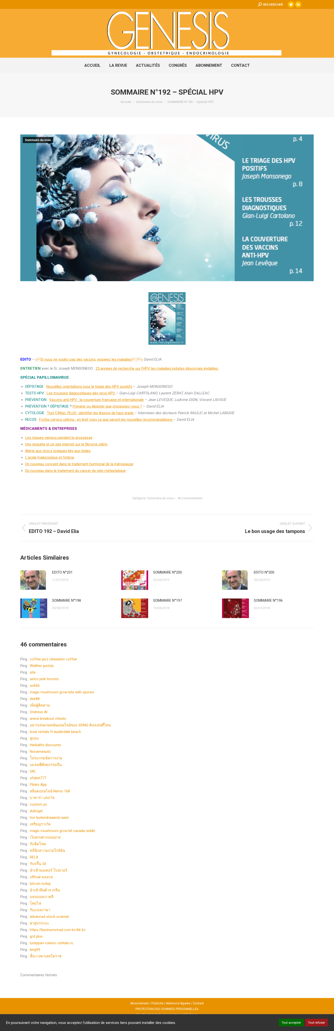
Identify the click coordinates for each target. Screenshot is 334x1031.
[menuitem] (92, 65)
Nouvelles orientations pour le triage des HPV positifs (89, 386)
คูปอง (34, 738)
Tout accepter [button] (291, 1022)
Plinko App (38, 784)
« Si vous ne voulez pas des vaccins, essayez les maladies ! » (89, 359)
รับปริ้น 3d (38, 864)
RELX (34, 857)
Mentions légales (178, 1003)
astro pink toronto (44, 679)
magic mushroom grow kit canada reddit (62, 831)
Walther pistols (42, 666)
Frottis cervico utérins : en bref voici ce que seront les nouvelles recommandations (106, 419)
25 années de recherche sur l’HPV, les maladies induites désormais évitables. (157, 368)
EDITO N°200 (264, 572)
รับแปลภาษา (40, 910)
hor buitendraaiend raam (49, 817)
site (33, 672)
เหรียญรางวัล (40, 824)
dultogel (36, 811)
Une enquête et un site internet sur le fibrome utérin (66, 444)
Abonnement (139, 1003)
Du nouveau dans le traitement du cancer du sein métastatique (75, 470)
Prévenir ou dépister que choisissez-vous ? (107, 406)
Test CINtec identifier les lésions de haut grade (90, 413)
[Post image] (33, 580)
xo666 (35, 685)
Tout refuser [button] (316, 1022)
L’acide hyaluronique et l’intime (49, 457)
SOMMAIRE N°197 (167, 600)
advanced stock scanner (49, 916)
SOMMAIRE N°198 (66, 600)
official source (41, 877)
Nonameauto (40, 751)
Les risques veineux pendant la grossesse (58, 437)
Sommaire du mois (38, 140)
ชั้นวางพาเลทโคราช (45, 956)
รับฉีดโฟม (38, 844)
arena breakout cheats (48, 718)
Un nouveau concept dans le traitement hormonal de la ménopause (79, 464)
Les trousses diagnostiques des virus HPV (81, 393)
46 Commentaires (190, 498)
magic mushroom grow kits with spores (62, 692)
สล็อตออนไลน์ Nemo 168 (50, 791)
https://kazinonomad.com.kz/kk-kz (58, 930)
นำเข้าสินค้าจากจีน (45, 890)
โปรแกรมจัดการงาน (46, 758)
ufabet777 (38, 778)
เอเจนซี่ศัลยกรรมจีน (46, 765)
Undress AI (38, 712)
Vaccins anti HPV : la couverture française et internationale (96, 400)
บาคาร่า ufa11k (42, 798)
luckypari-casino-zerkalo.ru (51, 943)
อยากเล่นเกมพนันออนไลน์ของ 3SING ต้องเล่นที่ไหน (70, 725)
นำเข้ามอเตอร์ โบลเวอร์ (48, 870)
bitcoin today (40, 883)
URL (33, 771)
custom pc (38, 804)
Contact (198, 1003)
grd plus (36, 936)
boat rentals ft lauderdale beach (55, 732)
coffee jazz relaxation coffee (53, 659)
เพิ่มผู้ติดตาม (40, 705)
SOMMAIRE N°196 (268, 600)
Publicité (157, 1003)
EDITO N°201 (62, 572)
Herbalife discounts (45, 745)
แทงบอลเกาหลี (41, 897)
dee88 (35, 699)
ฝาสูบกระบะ (39, 923)
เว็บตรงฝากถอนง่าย (45, 837)
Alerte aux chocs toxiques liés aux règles (58, 451)
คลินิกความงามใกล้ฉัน (47, 850)
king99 (35, 949)
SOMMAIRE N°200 (167, 572)
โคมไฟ (35, 903)
